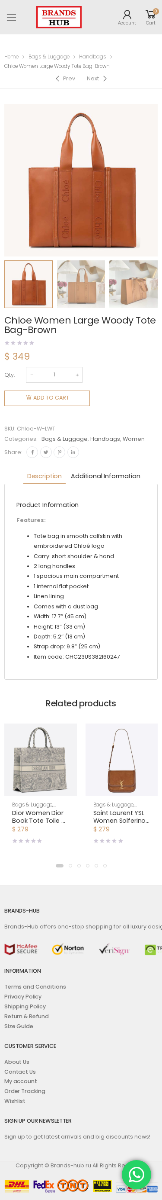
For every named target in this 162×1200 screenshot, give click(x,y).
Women (134, 439)
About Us (16, 1062)
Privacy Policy (22, 996)
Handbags (92, 56)
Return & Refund (26, 1016)
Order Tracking (24, 1091)
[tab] (44, 477)
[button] (40, 788)
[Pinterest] (59, 452)
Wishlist (14, 1101)
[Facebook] (32, 452)
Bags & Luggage (49, 56)
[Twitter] (46, 452)
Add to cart (51, 397)
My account (20, 1081)
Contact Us (20, 1071)
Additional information (105, 476)
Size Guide (18, 1026)
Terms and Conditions (35, 986)
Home (11, 56)
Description (44, 476)
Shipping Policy (25, 1006)
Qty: (9, 375)
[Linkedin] (73, 452)
